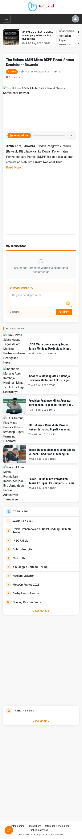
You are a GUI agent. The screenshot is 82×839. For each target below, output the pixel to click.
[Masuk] (75, 18)
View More (40, 610)
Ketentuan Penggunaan (57, 825)
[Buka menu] (7, 19)
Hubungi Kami (34, 825)
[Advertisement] (41, 202)
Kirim (65, 311)
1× (70, 135)
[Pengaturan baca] (9, 830)
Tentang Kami (16, 825)
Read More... (14, 167)
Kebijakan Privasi (39, 829)
